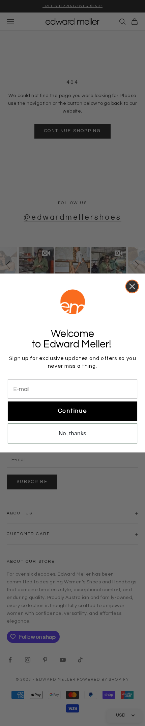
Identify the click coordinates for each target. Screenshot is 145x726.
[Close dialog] (132, 286)
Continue (72, 411)
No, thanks (72, 433)
